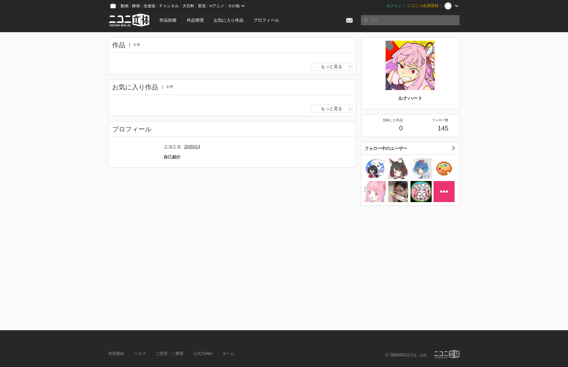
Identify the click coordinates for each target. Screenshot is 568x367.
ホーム (228, 353)
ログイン (394, 6)
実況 (202, 6)
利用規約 (116, 353)
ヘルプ (140, 353)
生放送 (149, 6)
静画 (136, 6)
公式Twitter (203, 353)
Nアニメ (216, 6)
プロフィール (266, 20)
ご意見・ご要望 (169, 353)
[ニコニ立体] (447, 354)
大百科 (188, 6)
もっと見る (331, 66)
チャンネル (169, 6)
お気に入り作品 (229, 20)
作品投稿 (168, 20)
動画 (125, 6)
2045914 (192, 146)
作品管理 (195, 20)
